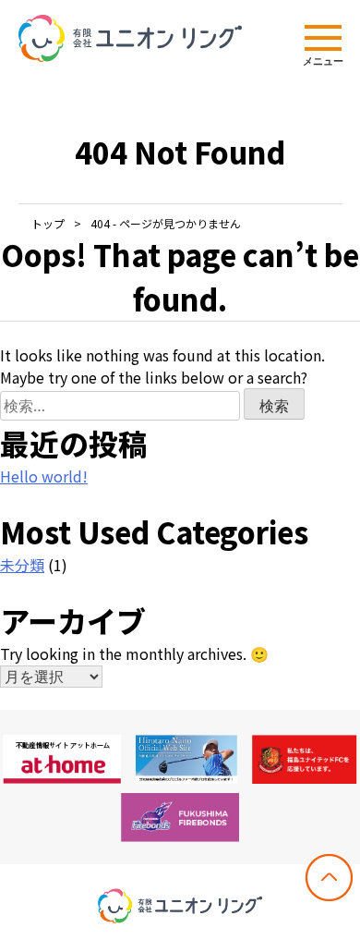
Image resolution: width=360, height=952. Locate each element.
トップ (48, 223)
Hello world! (44, 476)
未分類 (22, 565)
